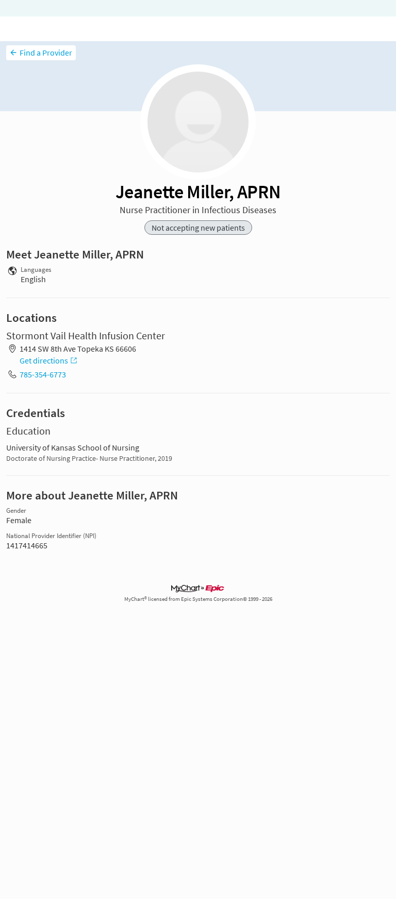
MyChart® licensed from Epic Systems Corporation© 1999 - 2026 (198, 599)
